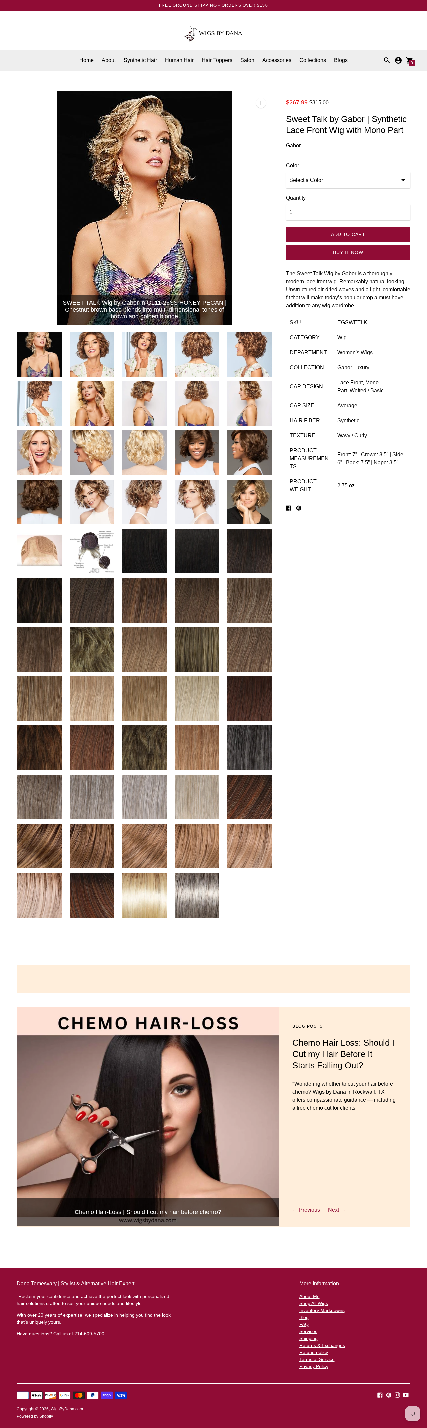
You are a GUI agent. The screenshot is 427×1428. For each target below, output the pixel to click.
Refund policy (313, 1352)
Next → (337, 1210)
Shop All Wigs (313, 1303)
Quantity (296, 198)
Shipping (308, 1338)
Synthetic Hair (140, 60)
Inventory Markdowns (322, 1310)
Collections (312, 60)
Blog (304, 1317)
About (109, 60)
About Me (309, 1296)
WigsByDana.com (67, 1409)
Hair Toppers (217, 60)
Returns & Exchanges (322, 1345)
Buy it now (348, 252)
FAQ (304, 1324)
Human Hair (179, 60)
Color (292, 165)
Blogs (341, 60)
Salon (247, 60)
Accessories (276, 60)
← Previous (306, 1210)
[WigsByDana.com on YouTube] (406, 1394)
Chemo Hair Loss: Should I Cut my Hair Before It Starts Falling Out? (343, 1054)
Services (308, 1331)
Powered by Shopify (35, 1416)
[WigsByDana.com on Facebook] (380, 1394)
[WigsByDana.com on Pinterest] (388, 1394)
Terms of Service (317, 1359)
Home (86, 60)
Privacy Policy (313, 1366)
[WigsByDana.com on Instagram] (397, 1394)
